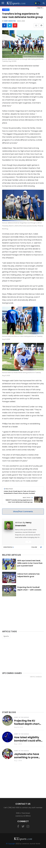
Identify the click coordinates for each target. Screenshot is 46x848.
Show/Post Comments (23, 511)
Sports (6, 636)
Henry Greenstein (10, 21)
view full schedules (36, 677)
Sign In (39, 8)
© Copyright (10, 844)
